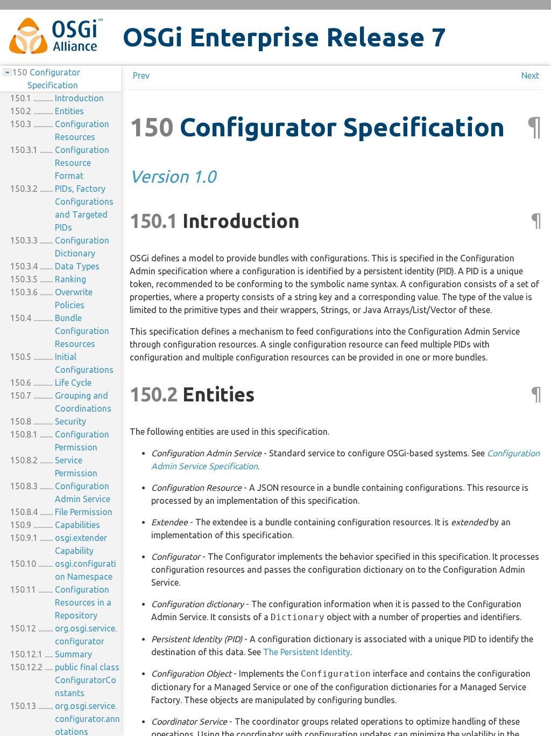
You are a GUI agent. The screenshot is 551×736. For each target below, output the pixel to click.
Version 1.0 (173, 176)
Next (530, 75)
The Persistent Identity (306, 652)
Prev (141, 75)
